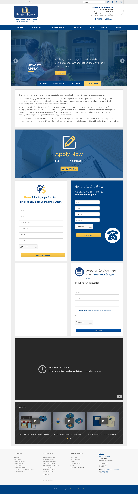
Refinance (77, 27)
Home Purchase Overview (49, 457)
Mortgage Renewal (18, 463)
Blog (92, 27)
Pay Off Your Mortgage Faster (49, 469)
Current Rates (17, 459)
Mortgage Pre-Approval (48, 459)
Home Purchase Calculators (49, 461)
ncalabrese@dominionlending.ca (103, 14)
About (103, 27)
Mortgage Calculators (19, 461)
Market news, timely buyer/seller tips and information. (96, 310)
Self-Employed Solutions (48, 471)
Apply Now (60, 73)
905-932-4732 (109, 16)
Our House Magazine (77, 467)
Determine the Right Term (49, 467)
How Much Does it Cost (19, 471)
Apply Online (69, 168)
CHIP (44, 478)
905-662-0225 (98, 16)
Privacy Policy (81, 489)
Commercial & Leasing (76, 459)
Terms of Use (73, 489)
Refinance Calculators (48, 480)
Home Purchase (57, 27)
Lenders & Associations (76, 463)
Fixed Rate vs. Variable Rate (49, 463)
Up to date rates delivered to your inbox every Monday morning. (98, 316)
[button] (20, 58)
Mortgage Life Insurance (20, 467)
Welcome (20, 27)
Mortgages (36, 27)
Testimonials (74, 457)
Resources (73, 461)
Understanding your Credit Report (51, 465)
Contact (118, 27)
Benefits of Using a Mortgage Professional (24, 469)
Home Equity (17, 465)
